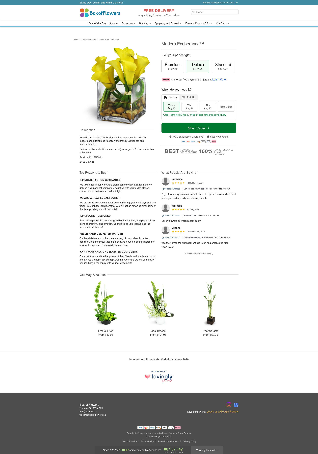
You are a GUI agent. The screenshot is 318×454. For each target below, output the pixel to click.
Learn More (219, 79)
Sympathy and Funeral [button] (167, 23)
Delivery (173, 97)
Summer (113, 23)
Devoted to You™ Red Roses (197, 188)
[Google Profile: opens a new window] (236, 404)
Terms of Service (129, 441)
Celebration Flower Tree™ (196, 237)
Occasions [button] (127, 23)
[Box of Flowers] (103, 12)
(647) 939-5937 (88, 411)
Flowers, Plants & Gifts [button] (197, 23)
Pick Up (191, 97)
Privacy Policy (147, 441)
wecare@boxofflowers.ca (93, 414)
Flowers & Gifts (89, 39)
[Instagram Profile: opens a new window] (229, 404)
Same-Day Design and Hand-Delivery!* (102, 2)
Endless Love (190, 215)
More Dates (226, 106)
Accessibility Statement (168, 441)
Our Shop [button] (221, 23)
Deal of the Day (97, 23)
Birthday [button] (144, 23)
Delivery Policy (189, 441)
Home (76, 39)
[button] (309, 440)
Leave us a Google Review (222, 411)
